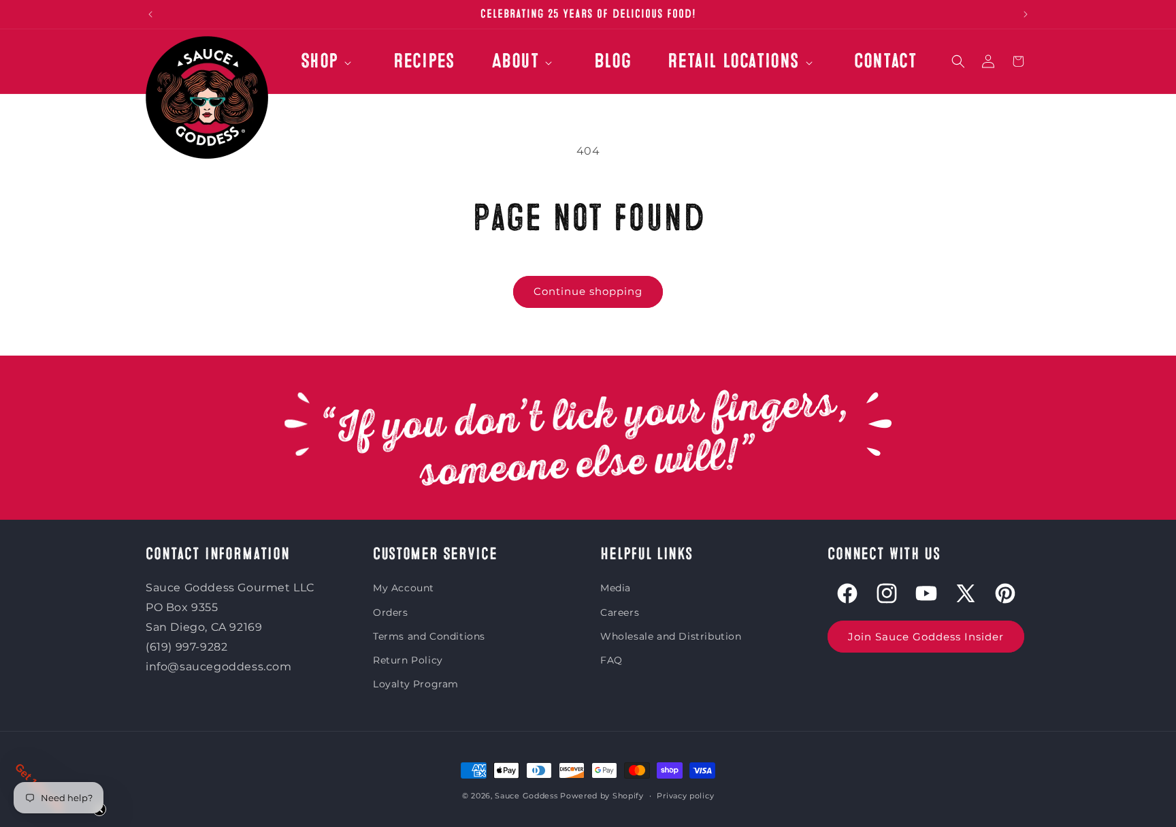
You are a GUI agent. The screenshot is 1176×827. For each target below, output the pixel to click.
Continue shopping (588, 291)
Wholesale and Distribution (671, 636)
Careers (619, 612)
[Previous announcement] (150, 14)
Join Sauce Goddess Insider (926, 636)
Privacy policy (685, 795)
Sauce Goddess (526, 795)
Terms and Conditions (429, 636)
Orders (390, 612)
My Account (403, 588)
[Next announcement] (1026, 14)
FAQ (611, 660)
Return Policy (408, 660)
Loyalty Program (416, 684)
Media (615, 588)
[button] (328, 68)
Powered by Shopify (602, 795)
